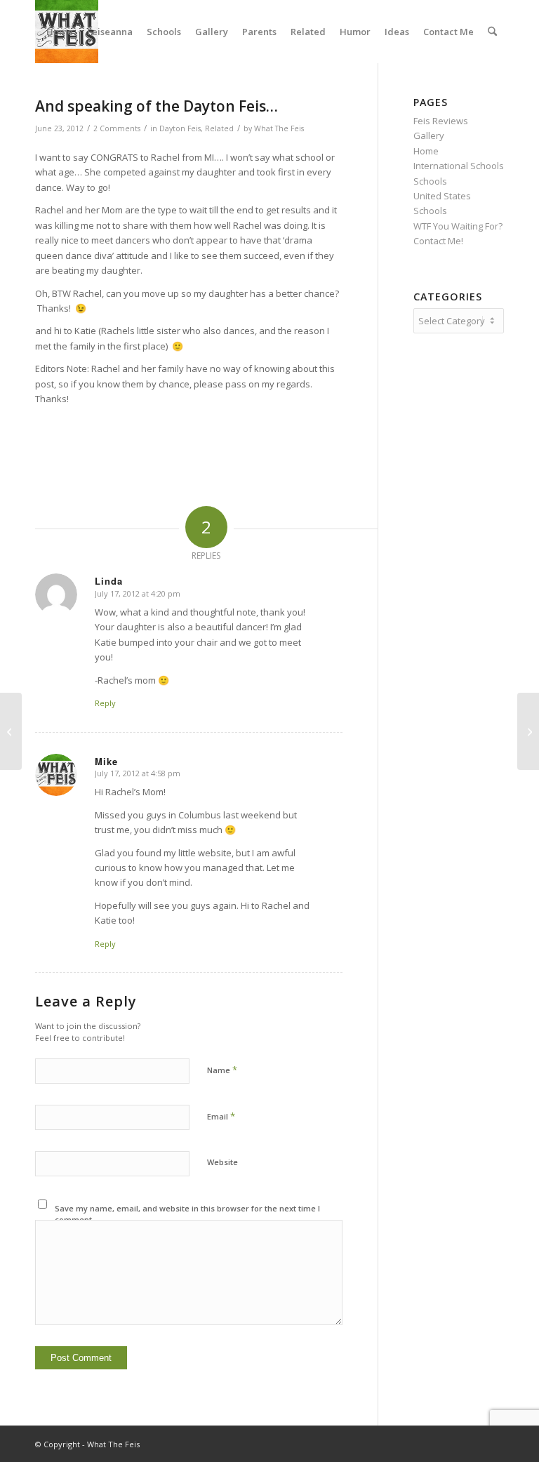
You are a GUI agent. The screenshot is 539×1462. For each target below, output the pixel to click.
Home (426, 151)
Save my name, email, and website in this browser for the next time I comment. (187, 1214)
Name (222, 1069)
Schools (430, 181)
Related (219, 128)
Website (222, 1162)
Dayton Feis (180, 128)
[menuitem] (59, 31)
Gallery (428, 135)
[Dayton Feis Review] (11, 731)
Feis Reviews (440, 120)
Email (221, 1116)
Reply (105, 703)
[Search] (492, 31)
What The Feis (279, 128)
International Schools (458, 165)
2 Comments (116, 128)
